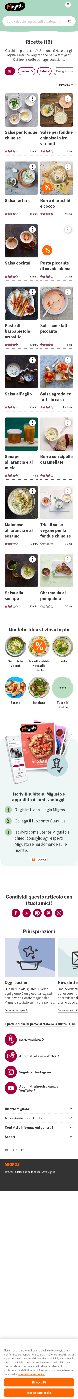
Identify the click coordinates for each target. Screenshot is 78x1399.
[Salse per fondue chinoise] (21, 125)
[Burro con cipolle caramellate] (56, 449)
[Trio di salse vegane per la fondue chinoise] (56, 518)
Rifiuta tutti (39, 1382)
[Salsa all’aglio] (21, 384)
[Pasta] (62, 654)
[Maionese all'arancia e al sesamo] (21, 518)
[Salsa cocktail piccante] (56, 319)
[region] (39, 1369)
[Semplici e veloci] (15, 654)
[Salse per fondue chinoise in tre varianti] (56, 125)
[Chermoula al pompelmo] (56, 583)
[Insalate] (39, 693)
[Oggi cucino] (30, 975)
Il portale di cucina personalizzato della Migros (36, 1023)
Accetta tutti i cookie (39, 1393)
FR (15, 1150)
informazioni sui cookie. (31, 1374)
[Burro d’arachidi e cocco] (56, 190)
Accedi (42, 859)
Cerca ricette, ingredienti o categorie (39, 21)
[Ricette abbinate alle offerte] (39, 654)
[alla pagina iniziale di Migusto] (15, 4)
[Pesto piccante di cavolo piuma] (56, 253)
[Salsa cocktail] (21, 253)
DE (7, 1150)
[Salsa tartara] (21, 190)
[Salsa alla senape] (21, 583)
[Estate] (15, 693)
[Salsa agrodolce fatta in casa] (56, 384)
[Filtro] (10, 71)
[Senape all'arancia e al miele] (21, 449)
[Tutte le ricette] (62, 693)
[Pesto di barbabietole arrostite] (21, 319)
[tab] (39, 1108)
